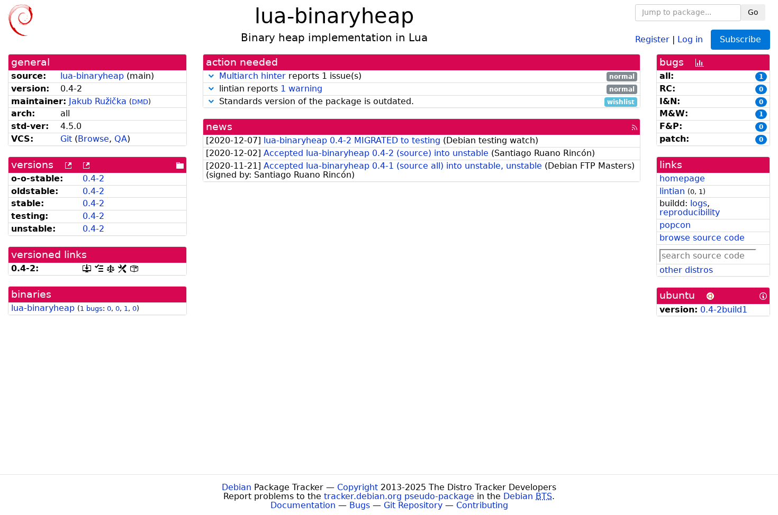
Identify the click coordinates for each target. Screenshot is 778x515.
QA (120, 139)
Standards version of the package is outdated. (425, 101)
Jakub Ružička (97, 101)
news (219, 127)
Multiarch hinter (252, 76)
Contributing (482, 505)
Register (652, 39)
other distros (686, 270)
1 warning (301, 89)
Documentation (303, 505)
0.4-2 (93, 178)
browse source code (702, 238)
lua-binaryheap (92, 76)
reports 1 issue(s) (427, 76)
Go (753, 12)
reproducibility (689, 212)
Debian (236, 487)
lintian (672, 191)
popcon (675, 225)
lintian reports (425, 89)
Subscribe (740, 39)
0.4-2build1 (723, 310)
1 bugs (91, 308)
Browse (93, 139)
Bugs (359, 505)
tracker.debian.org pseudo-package (399, 496)
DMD (140, 102)
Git (66, 139)
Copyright (357, 487)
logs (698, 203)
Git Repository (413, 505)
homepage (682, 178)
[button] (211, 76)
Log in (690, 39)
